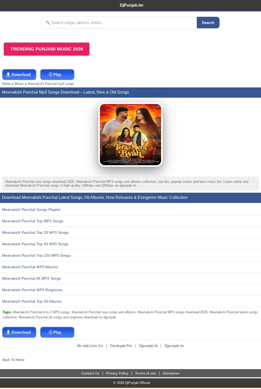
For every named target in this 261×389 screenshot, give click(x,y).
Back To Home (13, 360)
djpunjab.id (148, 346)
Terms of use (145, 373)
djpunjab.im (174, 346)
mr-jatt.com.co (90, 346)
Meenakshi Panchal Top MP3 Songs (32, 221)
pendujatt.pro (121, 346)
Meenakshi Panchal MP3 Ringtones (32, 290)
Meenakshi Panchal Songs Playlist (31, 210)
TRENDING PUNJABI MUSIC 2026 (46, 48)
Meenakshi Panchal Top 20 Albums (32, 301)
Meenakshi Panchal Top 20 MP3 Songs (35, 232)
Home (6, 84)
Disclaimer (171, 373)
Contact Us (90, 373)
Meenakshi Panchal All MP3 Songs (31, 278)
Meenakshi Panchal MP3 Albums (30, 267)
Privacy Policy (117, 373)
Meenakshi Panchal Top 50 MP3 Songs (35, 244)
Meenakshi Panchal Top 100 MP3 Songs (36, 255)
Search (208, 22)
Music (19, 84)
